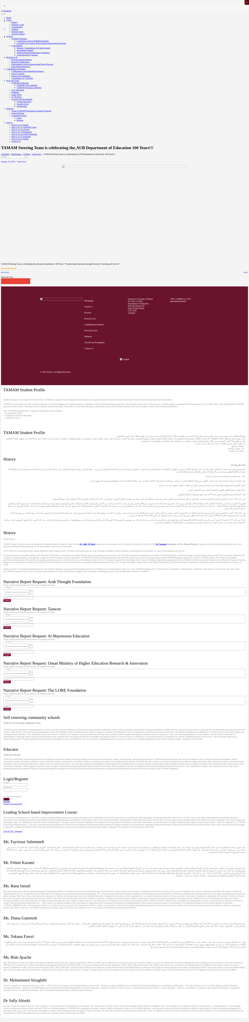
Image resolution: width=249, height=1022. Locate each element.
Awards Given (23, 104)
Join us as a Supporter (21, 137)
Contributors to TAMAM (22, 78)
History (14, 22)
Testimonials (22, 106)
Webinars (15, 92)
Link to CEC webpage (12, 831)
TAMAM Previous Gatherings (29, 88)
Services (9, 36)
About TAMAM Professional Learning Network (31, 111)
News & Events (12, 81)
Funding (14, 29)
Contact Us (16, 141)
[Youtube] (195, 372)
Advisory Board (18, 34)
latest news (21, 162)
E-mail (6, 782)
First (31, 591)
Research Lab (12, 57)
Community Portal (18, 116)
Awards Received (24, 102)
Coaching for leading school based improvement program (41, 43)
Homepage (88, 301)
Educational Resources (20, 67)
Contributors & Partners (16, 69)
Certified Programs (19, 39)
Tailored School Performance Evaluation (33, 53)
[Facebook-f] (166, 372)
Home (8, 18)
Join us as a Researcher (21, 132)
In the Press (16, 97)
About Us (88, 307)
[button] (4, 281)
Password (7, 787)
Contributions (17, 27)
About (8, 20)
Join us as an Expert (20, 130)
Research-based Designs (21, 60)
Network (9, 109)
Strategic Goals (17, 25)
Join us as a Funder (20, 139)
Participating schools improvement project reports (32, 64)
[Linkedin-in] (205, 372)
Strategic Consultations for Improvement (33, 48)
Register (20, 120)
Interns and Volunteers (20, 76)
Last (31, 593)
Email (6, 598)
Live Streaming (17, 90)
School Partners (17, 113)
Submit (7, 600)
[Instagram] (186, 372)
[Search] (27, 157)
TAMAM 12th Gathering (27, 85)
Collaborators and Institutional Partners (27, 71)
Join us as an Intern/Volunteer (24, 134)
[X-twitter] (176, 372)
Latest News (16, 95)
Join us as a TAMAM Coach (23, 127)
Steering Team (17, 32)
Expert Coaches (17, 74)
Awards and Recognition (21, 99)
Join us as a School (19, 125)
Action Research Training (27, 55)
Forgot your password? (12, 804)
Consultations (17, 46)
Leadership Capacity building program (33, 41)
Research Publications (20, 62)
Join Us (9, 123)
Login (19, 118)
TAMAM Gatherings (20, 83)
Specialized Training (25, 50)
